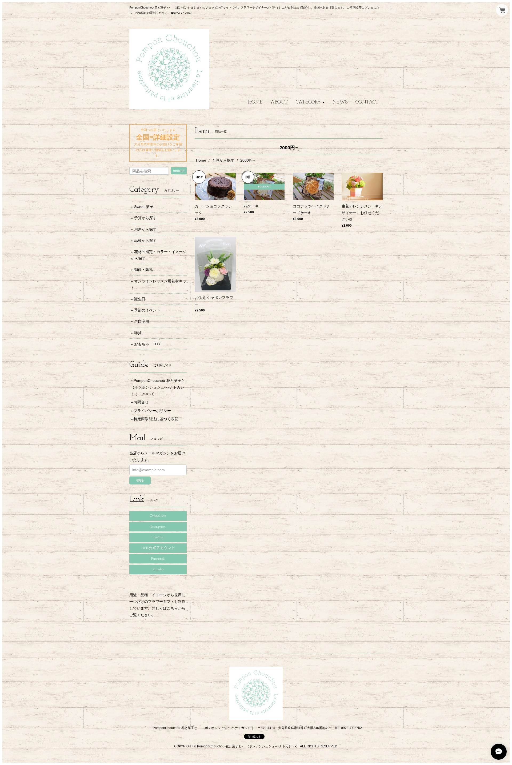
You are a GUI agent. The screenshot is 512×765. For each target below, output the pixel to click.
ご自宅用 (141, 321)
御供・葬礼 (143, 269)
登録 (140, 480)
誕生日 (139, 299)
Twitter (158, 537)
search (179, 171)
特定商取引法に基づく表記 (156, 419)
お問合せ (141, 402)
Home (201, 160)
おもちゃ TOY (147, 344)
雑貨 (138, 333)
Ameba (158, 569)
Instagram (158, 527)
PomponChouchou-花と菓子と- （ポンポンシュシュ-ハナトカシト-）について (160, 387)
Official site (158, 516)
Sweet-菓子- (144, 207)
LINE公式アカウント (158, 548)
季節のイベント (147, 310)
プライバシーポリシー (152, 410)
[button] (310, 102)
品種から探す (145, 240)
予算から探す (223, 160)
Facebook (158, 559)
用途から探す (145, 229)
